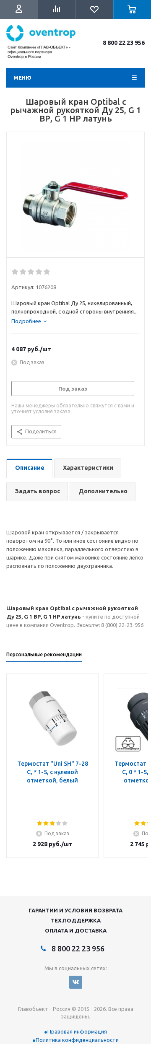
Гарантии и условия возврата (75, 910)
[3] (31, 272)
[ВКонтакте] (75, 982)
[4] (39, 272)
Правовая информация (77, 1031)
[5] (47, 272)
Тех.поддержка (76, 920)
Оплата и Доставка (76, 930)
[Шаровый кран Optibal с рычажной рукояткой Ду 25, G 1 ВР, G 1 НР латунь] (75, 196)
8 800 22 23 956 (124, 43)
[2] (23, 272)
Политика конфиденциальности (77, 1040)
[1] (15, 272)
